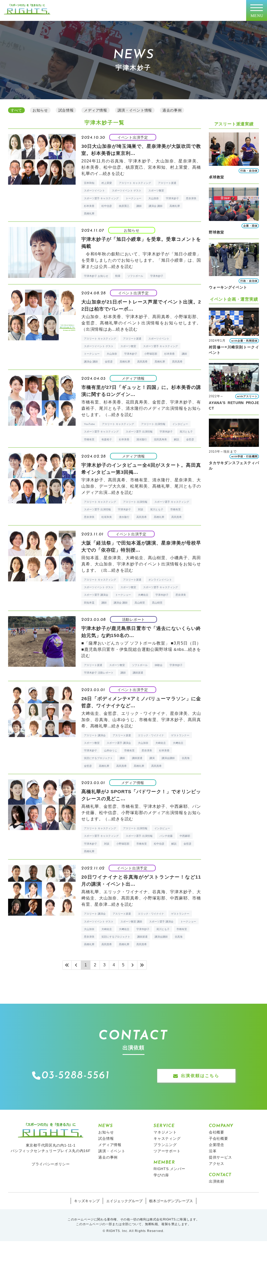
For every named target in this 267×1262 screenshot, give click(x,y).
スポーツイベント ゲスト (126, 190)
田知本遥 (89, 602)
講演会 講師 (155, 206)
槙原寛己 (124, 206)
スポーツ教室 (156, 190)
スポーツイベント (94, 190)
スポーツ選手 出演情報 (139, 431)
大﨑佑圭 (143, 594)
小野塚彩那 (150, 353)
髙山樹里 (157, 602)
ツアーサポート (167, 1151)
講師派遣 (138, 672)
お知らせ (106, 1132)
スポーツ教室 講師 (131, 921)
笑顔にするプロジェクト (98, 758)
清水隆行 (141, 439)
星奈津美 (191, 198)
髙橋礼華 (89, 213)
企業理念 (216, 1145)
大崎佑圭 (160, 742)
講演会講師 (168, 758)
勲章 (117, 275)
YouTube (89, 424)
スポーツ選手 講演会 (96, 594)
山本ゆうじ (110, 750)
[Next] (132, 965)
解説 (176, 439)
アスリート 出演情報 (153, 424)
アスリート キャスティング (135, 183)
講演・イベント (111, 1151)
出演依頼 (216, 1181)
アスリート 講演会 (95, 735)
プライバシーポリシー (51, 1164)
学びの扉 (161, 1175)
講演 (152, 758)
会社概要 (216, 1132)
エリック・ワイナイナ (151, 735)
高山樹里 (140, 602)
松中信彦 (106, 206)
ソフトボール (135, 275)
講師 (139, 206)
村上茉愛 (106, 183)
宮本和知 (89, 183)
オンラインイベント (160, 579)
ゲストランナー (180, 735)
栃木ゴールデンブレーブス (171, 1201)
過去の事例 (108, 1157)
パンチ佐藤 (166, 835)
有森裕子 (106, 439)
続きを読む (114, 173)
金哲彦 (109, 361)
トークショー (133, 198)
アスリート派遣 (167, 183)
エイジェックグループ (124, 1201)
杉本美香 (89, 206)
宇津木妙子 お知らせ (96, 275)
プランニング (165, 1145)
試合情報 (106, 1138)
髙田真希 (177, 361)
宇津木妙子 (172, 198)
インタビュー (180, 424)
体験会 (158, 665)
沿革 (213, 1151)
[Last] (142, 965)
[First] (67, 965)
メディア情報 (110, 1145)
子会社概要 (218, 1138)
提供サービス (220, 1157)
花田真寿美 (160, 439)
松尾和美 (106, 517)
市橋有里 (89, 439)
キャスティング (167, 1138)
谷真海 (186, 758)
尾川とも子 (186, 431)
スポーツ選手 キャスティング (101, 198)
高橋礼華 (174, 206)
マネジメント (165, 1132)
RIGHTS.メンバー (169, 1169)
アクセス (216, 1163)
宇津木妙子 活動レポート (98, 672)
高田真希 (142, 361)
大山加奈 (153, 198)
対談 (140, 509)
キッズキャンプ (87, 1201)
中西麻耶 (185, 835)
